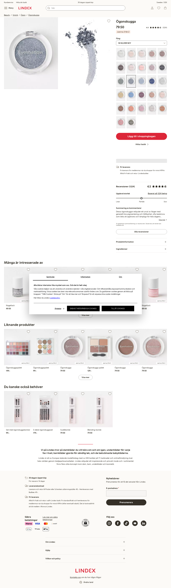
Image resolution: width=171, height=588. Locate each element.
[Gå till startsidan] (25, 8)
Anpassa (58, 308)
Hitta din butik (21, 2)
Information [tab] (85, 277)
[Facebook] (118, 523)
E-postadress (112, 488)
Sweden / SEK (162, 2)
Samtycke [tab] (50, 277)
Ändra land (88, 582)
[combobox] (85, 8)
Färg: (118, 38)
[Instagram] (109, 523)
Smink (15, 15)
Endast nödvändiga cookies (83, 308)
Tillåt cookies (118, 308)
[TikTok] (126, 523)
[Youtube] (135, 523)
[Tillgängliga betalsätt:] (45, 527)
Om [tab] (120, 277)
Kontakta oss (75, 577)
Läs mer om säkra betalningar (50, 518)
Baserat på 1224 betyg (157, 193)
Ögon (23, 15)
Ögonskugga (33, 15)
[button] (31, 53)
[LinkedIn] (143, 523)
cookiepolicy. (55, 298)
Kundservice (8, 2)
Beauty (7, 15)
